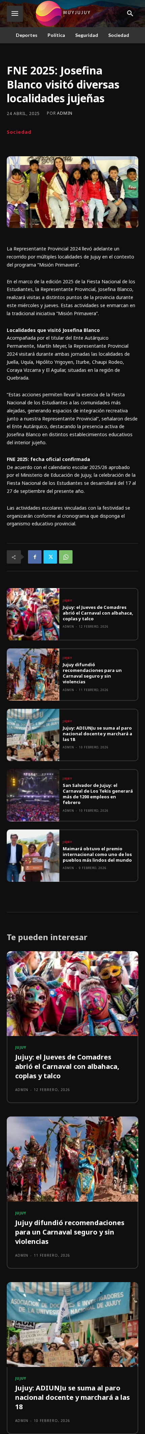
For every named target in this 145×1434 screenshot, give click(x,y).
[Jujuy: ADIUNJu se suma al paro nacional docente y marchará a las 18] (33, 735)
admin (64, 113)
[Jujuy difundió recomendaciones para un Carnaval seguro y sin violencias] (33, 674)
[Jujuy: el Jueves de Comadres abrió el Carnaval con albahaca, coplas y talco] (33, 614)
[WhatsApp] (65, 557)
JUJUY (67, 600)
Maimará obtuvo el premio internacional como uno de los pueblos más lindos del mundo (97, 854)
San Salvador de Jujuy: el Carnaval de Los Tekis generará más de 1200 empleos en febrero (98, 793)
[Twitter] (50, 557)
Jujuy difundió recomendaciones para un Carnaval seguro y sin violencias (92, 673)
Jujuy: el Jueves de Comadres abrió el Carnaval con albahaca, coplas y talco (98, 613)
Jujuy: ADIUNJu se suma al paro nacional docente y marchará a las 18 (97, 733)
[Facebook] (34, 557)
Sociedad (19, 132)
